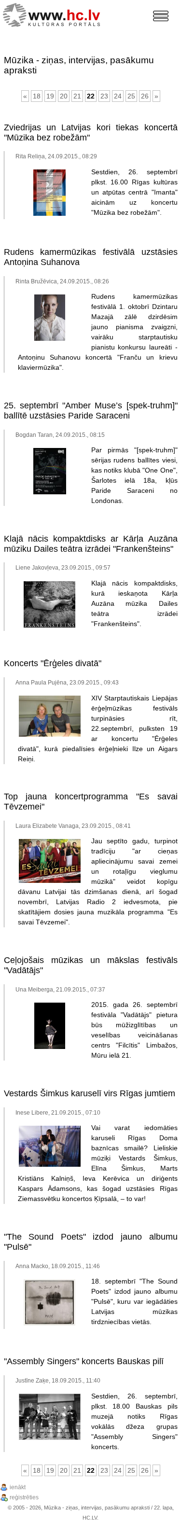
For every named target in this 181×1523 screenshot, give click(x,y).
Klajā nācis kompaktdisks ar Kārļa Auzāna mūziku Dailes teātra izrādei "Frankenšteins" (91, 544)
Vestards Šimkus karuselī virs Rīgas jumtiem (89, 1093)
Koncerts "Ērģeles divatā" (52, 663)
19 (50, 96)
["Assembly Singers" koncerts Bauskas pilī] (50, 1438)
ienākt (18, 1487)
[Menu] (160, 16)
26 (145, 96)
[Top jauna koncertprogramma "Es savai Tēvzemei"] (50, 881)
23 (104, 96)
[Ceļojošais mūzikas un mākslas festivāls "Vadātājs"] (49, 1047)
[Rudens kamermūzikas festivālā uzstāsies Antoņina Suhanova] (49, 339)
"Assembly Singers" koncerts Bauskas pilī (84, 1361)
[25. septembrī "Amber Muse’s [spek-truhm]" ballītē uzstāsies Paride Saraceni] (49, 492)
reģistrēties (24, 1497)
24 (118, 96)
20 (64, 96)
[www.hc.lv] (54, 14)
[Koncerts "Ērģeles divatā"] (50, 735)
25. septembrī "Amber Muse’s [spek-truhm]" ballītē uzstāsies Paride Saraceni (91, 410)
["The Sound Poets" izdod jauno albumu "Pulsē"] (49, 1324)
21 (77, 96)
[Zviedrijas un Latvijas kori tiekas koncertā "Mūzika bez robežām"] (49, 214)
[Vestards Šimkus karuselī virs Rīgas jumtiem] (50, 1165)
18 (37, 96)
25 (131, 96)
